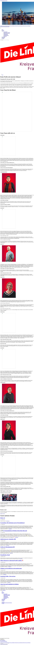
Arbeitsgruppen (6, 34)
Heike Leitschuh (3, 419)
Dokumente (5, 36)
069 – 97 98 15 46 (2, 640)
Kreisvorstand (5, 31)
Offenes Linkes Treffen (7, 33)
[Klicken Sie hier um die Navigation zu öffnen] (0, 28)
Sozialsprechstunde (6, 35)
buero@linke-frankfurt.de (3, 641)
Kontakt (3, 38)
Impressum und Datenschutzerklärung (7, 602)
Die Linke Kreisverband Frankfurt (4, 26)
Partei (2, 593)
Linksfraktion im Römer (7, 32)
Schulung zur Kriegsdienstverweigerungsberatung (11, 568)
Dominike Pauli (2, 277)
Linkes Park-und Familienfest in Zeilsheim (9, 584)
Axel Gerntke (2, 454)
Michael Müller (2, 135)
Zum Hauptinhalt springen (3, 0)
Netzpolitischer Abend (5, 554)
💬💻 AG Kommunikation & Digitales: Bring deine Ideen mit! (13, 530)
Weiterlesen (16, 537)
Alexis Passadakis (3, 382)
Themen (3, 30)
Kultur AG (2, 517)
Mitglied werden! (2, 513)
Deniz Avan (2, 244)
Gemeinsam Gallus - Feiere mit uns (7, 576)
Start (2, 29)
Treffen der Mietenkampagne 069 (7, 546)
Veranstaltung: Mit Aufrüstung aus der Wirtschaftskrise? (12, 522)
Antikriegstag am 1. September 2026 (8, 539)
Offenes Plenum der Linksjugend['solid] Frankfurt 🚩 (11, 560)
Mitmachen (3, 37)
